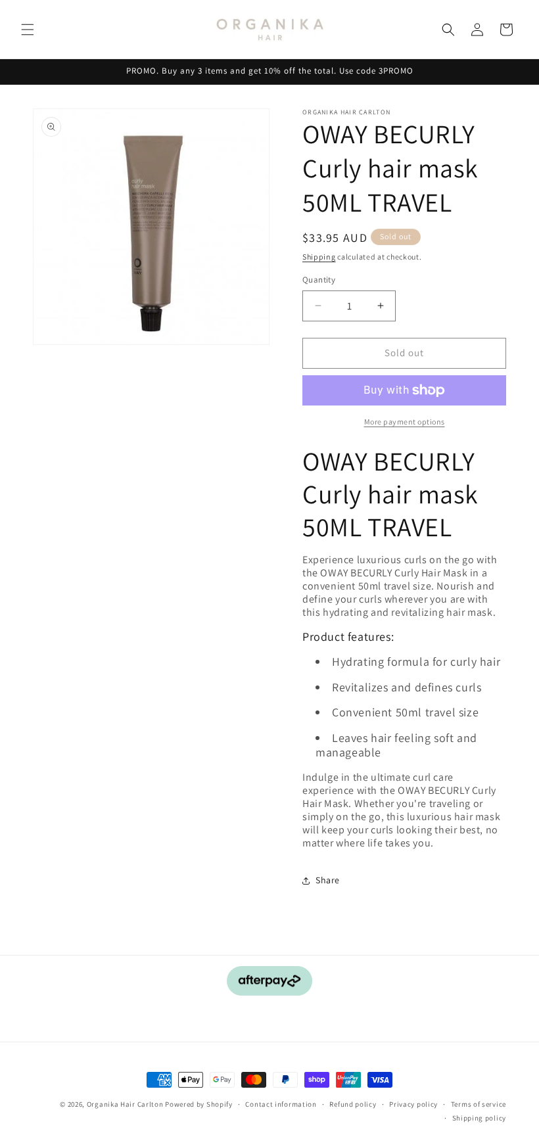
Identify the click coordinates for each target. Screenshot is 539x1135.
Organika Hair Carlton (125, 1104)
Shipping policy (479, 1118)
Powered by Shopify (199, 1104)
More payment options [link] (404, 422)
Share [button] (328, 880)
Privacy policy (413, 1104)
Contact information (280, 1104)
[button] (27, 29)
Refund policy (352, 1104)
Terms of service (478, 1104)
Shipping (319, 257)
